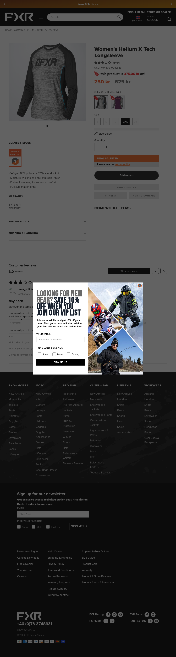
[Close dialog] (140, 285)
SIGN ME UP (60, 362)
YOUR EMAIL (43, 334)
